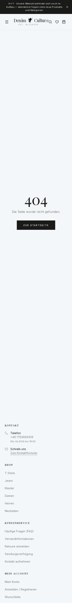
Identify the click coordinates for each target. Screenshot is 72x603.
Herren (9, 503)
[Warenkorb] (63, 22)
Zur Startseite (36, 225)
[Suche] (50, 22)
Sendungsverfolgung (19, 554)
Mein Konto (12, 581)
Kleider (9, 488)
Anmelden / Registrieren (21, 589)
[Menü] (6, 21)
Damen (9, 495)
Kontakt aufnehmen (17, 561)
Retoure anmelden (17, 546)
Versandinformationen (19, 538)
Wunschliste (13, 597)
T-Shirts (10, 473)
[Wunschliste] (57, 22)
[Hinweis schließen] (67, 7)
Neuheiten (11, 511)
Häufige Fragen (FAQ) (19, 531)
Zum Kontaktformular (23, 453)
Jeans (9, 480)
